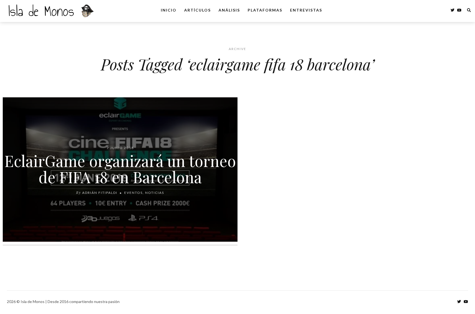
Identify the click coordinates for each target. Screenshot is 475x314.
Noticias (154, 193)
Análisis (229, 10)
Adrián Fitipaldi (99, 193)
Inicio (168, 10)
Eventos (133, 193)
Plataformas (265, 10)
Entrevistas (306, 10)
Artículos (197, 10)
